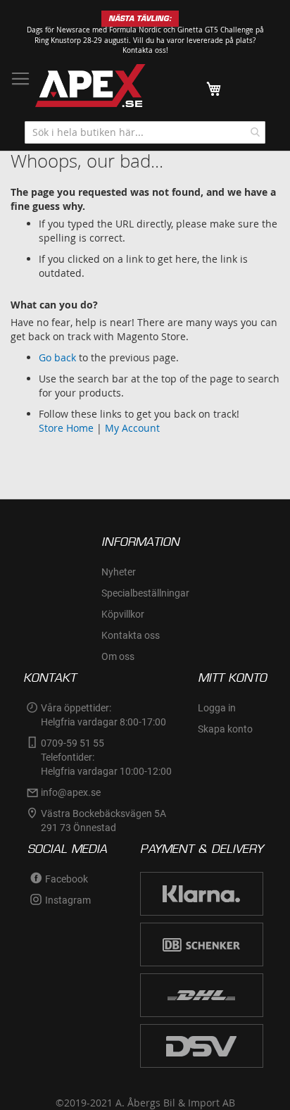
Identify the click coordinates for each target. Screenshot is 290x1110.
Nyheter (118, 572)
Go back (57, 357)
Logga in (217, 707)
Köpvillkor (122, 614)
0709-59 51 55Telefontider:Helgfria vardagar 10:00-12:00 (106, 757)
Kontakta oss (130, 635)
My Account (132, 428)
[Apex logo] (90, 85)
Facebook (66, 879)
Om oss (117, 656)
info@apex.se (71, 792)
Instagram (68, 900)
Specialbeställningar (145, 593)
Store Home (66, 428)
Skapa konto (225, 729)
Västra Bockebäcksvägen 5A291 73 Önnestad (103, 820)
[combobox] (145, 132)
